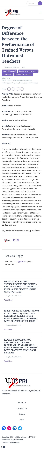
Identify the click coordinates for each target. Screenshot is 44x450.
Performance (7, 83)
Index (22, 420)
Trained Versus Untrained (28, 83)
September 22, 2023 (13, 296)
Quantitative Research (23, 74)
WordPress (15, 442)
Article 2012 (6, 78)
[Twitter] (20, 428)
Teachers (15, 83)
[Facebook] (4, 428)
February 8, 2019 (10, 67)
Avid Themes (18, 440)
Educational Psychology (28, 71)
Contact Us (22, 408)
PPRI (23, 67)
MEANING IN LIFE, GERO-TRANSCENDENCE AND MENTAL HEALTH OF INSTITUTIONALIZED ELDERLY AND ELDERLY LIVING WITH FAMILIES (21, 286)
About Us (22, 402)
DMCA (22, 414)
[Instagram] (9, 428)
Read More (8, 300)
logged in (21, 261)
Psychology (7, 74)
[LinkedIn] (15, 428)
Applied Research (9, 71)
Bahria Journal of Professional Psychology (17, 80)
